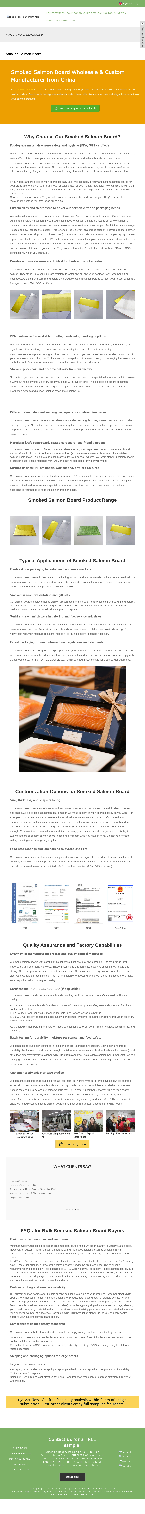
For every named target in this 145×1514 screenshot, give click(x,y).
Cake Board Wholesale (105, 1472)
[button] (75, 108)
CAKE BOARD (74, 13)
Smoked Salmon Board (29, 35)
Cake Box (90, 13)
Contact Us (67, 20)
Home (9, 35)
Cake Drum (20, 1429)
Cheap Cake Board (79, 1472)
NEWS (121, 13)
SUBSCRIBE (72, 1457)
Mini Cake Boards (57, 1472)
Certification (20, 1450)
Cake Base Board (20, 1434)
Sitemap (110, 1469)
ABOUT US (52, 20)
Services (59, 13)
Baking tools (107, 13)
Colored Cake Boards (81, 1475)
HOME (49, 13)
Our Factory (20, 1445)
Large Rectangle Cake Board (28, 1472)
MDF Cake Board (20, 1439)
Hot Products (95, 1469)
